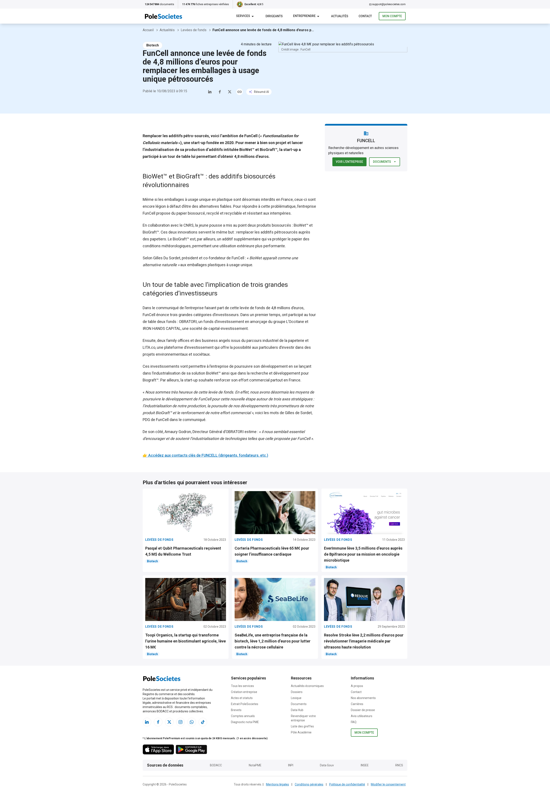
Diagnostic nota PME (245, 722)
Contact (356, 692)
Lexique (296, 698)
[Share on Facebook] (220, 92)
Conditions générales (309, 784)
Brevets (236, 710)
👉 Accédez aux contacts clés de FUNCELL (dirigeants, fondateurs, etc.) (205, 455)
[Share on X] (229, 92)
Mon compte (392, 16)
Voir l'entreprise (349, 161)
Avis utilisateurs (361, 716)
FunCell (149, 213)
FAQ (353, 722)
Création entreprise (244, 692)
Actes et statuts (242, 698)
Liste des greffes (302, 726)
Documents (382, 161)
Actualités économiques (307, 686)
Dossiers (296, 692)
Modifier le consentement (388, 784)
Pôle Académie (301, 732)
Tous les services (242, 686)
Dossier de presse (363, 710)
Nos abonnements (363, 698)
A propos (357, 686)
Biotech (152, 45)
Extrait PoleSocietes (244, 704)
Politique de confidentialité (347, 784)
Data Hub (297, 710)
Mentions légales (277, 784)
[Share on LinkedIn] (210, 92)
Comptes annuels (243, 716)
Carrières (357, 704)
